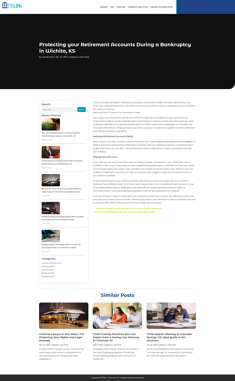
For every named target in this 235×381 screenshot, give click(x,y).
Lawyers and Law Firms (161, 7)
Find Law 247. (114, 377)
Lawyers (104, 7)
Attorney (121, 7)
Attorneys (46, 270)
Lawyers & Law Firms (138, 7)
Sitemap (140, 377)
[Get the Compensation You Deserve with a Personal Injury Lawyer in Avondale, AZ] (51, 124)
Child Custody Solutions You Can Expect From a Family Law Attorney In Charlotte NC (116, 337)
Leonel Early (48, 57)
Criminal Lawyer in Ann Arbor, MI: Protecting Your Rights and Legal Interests (61, 337)
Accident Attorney (49, 263)
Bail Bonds (46, 273)
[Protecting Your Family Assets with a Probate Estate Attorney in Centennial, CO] (51, 152)
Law (112, 7)
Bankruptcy (46, 276)
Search (82, 109)
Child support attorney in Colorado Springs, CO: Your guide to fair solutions (169, 337)
